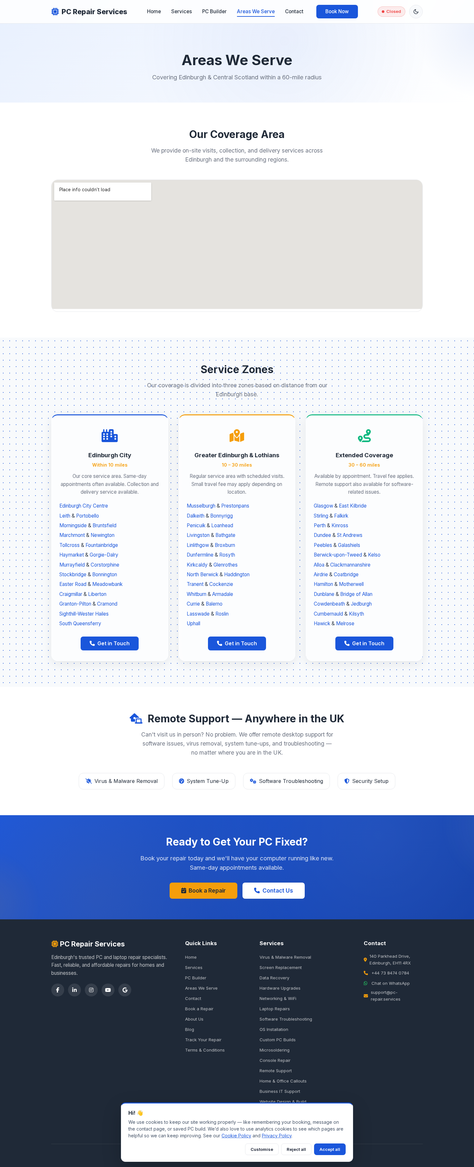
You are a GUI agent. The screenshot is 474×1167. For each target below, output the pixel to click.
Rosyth (227, 555)
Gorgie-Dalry (104, 555)
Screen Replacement (281, 967)
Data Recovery (274, 977)
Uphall (193, 623)
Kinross (339, 525)
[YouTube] (108, 990)
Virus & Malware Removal (285, 957)
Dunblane (324, 594)
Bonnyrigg (221, 516)
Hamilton (323, 584)
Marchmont (72, 535)
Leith (64, 516)
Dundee (322, 535)
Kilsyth (356, 614)
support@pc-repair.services (385, 996)
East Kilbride (353, 506)
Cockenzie (221, 584)
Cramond (107, 604)
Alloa (319, 565)
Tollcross (69, 545)
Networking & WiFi (278, 998)
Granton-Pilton (75, 604)
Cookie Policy (236, 1135)
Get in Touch (113, 643)
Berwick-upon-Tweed (338, 555)
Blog (189, 1029)
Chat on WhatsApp (390, 983)
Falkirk (341, 516)
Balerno (214, 604)
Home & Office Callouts (283, 1080)
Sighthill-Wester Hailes (84, 614)
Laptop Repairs (275, 1008)
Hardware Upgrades (280, 988)
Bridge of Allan (356, 594)
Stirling (321, 516)
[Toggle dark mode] (416, 11)
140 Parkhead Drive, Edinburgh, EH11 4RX (390, 959)
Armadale (222, 594)
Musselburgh (201, 506)
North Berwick (202, 574)
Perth (320, 525)
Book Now (337, 11)
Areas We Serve (256, 11)
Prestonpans (235, 506)
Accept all (330, 1149)
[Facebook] (57, 990)
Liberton (97, 594)
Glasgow (323, 506)
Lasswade (198, 614)
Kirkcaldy (197, 565)
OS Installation (274, 1029)
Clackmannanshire (350, 565)
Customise (262, 1149)
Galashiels (349, 545)
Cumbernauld (328, 614)
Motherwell (351, 584)
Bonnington (104, 574)
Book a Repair (207, 890)
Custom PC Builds (278, 1039)
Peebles (323, 545)
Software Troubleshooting (286, 1019)
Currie (193, 604)
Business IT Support (280, 1091)
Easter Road (72, 584)
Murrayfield (72, 565)
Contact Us (277, 890)
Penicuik (196, 525)
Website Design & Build (283, 1101)
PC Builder (214, 11)
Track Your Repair (203, 1039)
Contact (294, 11)
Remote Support (276, 1070)
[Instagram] (91, 990)
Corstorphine (105, 565)
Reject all (296, 1149)
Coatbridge (346, 574)
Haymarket (71, 555)
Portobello (87, 516)
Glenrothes (225, 565)
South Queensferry (80, 623)
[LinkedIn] (74, 990)
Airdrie (321, 574)
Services (181, 11)
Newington (102, 535)
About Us (194, 1019)
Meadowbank (107, 584)
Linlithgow (198, 545)
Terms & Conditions (205, 1050)
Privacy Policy (276, 1135)
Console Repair (275, 1060)
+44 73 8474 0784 (390, 972)
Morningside (73, 525)
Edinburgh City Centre (83, 506)
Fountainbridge (101, 545)
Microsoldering (275, 1050)
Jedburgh (361, 604)
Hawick (322, 623)
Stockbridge (72, 574)
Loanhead (222, 525)
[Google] (124, 990)
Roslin (222, 614)
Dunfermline (200, 555)
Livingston (198, 535)
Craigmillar (70, 594)
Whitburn (196, 594)
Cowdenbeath (329, 604)
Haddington (237, 574)
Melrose (345, 623)
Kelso (374, 555)
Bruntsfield (104, 525)
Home (154, 11)
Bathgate (225, 535)
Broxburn (225, 545)
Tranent (195, 584)
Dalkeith (195, 516)
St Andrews (349, 535)
